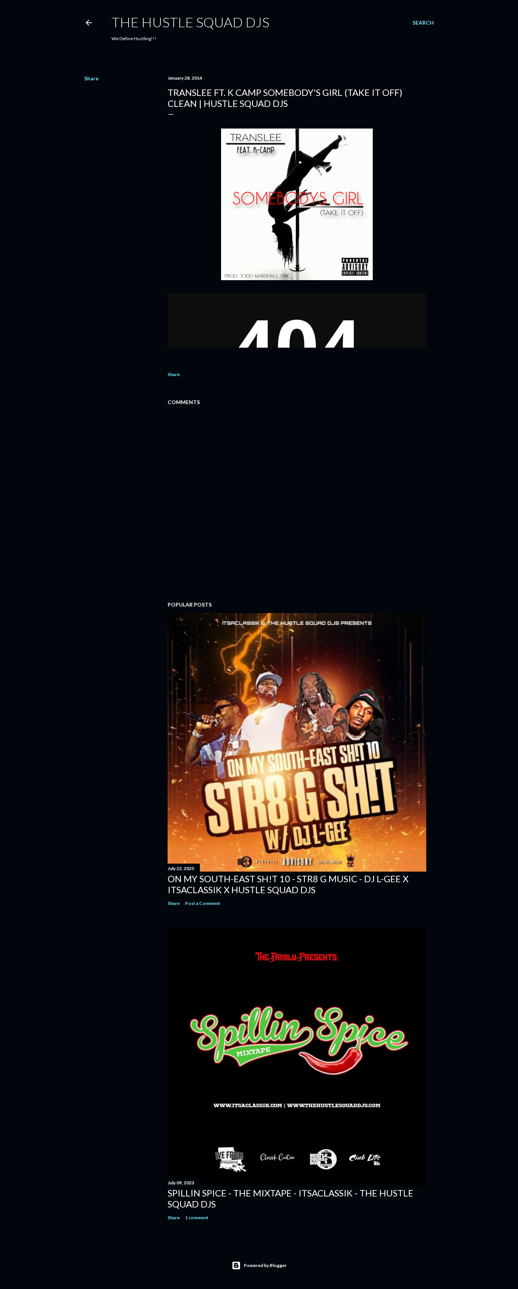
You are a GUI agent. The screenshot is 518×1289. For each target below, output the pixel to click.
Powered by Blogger (265, 1265)
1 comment (197, 1217)
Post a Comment (202, 903)
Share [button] (91, 78)
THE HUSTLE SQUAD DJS (190, 22)
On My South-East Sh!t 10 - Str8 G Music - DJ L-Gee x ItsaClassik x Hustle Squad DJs (288, 884)
